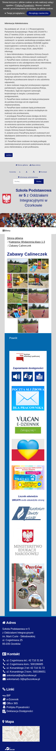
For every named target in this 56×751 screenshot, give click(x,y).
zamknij (8, 155)
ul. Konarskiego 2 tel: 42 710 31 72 (25, 668)
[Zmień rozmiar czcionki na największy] (33, 172)
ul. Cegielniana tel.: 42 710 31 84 (24, 660)
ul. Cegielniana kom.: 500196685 (24, 664)
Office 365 (12, 703)
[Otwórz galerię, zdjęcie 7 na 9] (17, 311)
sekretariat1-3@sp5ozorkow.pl (23, 679)
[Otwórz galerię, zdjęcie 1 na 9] (17, 266)
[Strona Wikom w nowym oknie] (9, 748)
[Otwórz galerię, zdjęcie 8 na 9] (38, 311)
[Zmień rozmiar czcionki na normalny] (19, 172)
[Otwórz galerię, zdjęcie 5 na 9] (17, 296)
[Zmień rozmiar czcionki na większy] (26, 172)
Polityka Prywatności (18, 707)
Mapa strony (35, 165)
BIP (8, 695)
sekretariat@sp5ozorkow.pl (21, 675)
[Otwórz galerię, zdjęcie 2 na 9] (38, 266)
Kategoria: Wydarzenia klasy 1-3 (27, 242)
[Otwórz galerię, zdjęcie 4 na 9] (38, 281)
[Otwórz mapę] (21, 733)
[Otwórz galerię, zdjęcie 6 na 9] (38, 296)
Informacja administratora (28, 177)
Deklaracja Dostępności (19, 711)
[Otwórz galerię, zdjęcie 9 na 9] (28, 326)
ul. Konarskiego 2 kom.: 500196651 (26, 671)
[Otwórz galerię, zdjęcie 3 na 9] (17, 281)
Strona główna (22, 165)
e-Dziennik (12, 699)
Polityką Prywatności (24, 5)
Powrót (13, 338)
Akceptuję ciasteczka (38, 13)
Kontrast (43, 172)
